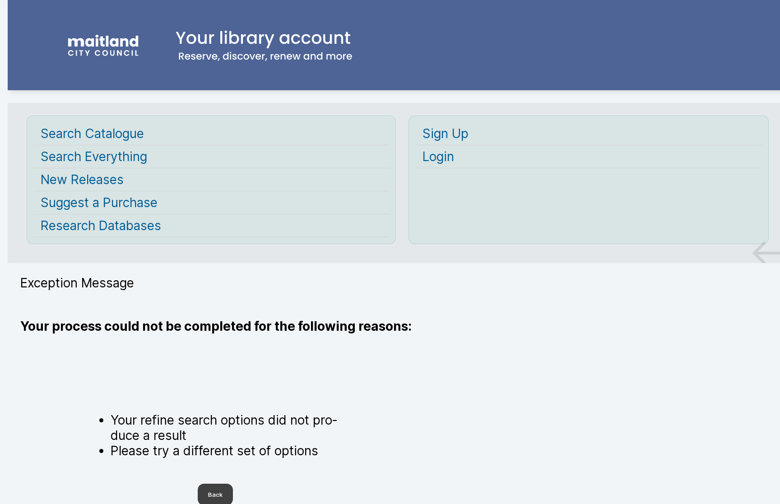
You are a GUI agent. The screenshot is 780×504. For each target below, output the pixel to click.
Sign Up (445, 133)
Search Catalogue (92, 133)
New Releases (82, 179)
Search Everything (94, 156)
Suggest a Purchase (99, 202)
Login (438, 156)
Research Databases (101, 225)
